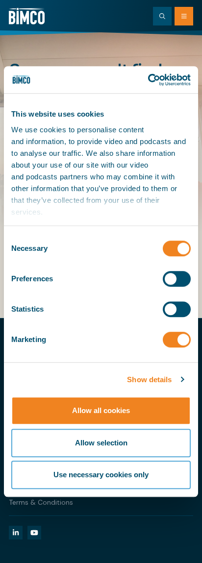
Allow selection (101, 443)
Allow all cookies (101, 410)
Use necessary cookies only (101, 474)
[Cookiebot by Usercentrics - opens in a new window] (148, 79)
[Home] (27, 16)
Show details (149, 379)
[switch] (177, 279)
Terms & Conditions (41, 502)
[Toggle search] (162, 16)
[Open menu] (184, 16)
